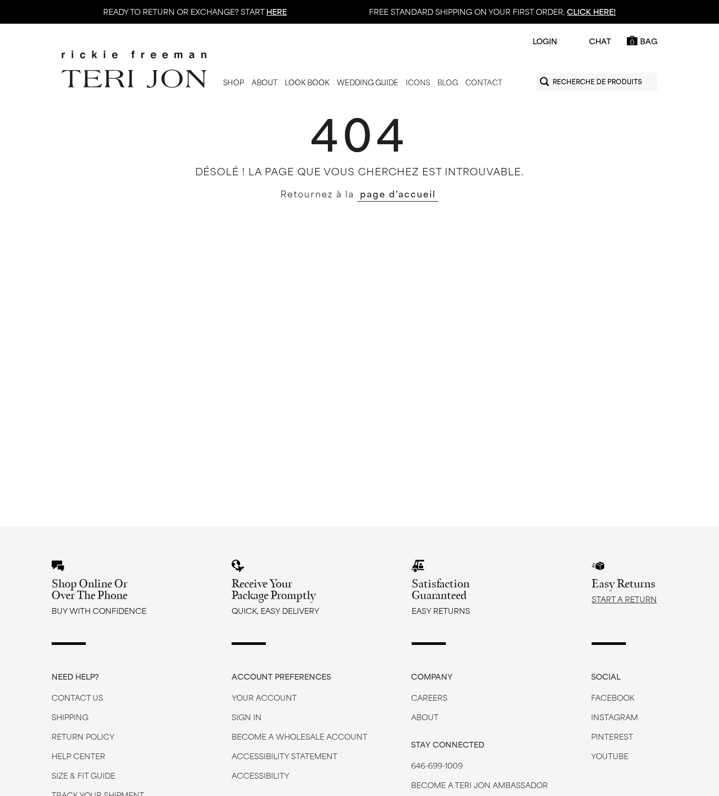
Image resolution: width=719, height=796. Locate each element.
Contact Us (77, 697)
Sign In (247, 717)
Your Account (264, 697)
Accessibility (260, 775)
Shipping (70, 717)
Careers (429, 697)
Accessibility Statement (284, 756)
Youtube (609, 756)
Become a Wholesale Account (299, 736)
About (424, 717)
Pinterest (612, 736)
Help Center (78, 756)
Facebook (612, 697)
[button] (233, 82)
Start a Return (624, 599)
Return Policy (83, 736)
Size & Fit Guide (83, 775)
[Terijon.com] (134, 69)
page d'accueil (398, 193)
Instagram (614, 717)
